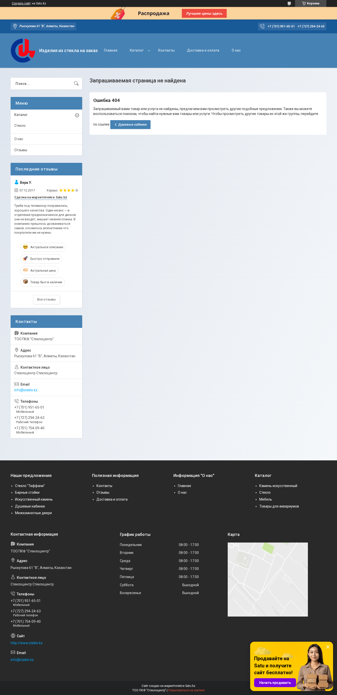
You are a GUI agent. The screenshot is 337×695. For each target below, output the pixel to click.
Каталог (137, 50)
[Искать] (76, 84)
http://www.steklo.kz (27, 643)
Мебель (265, 499)
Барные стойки (27, 492)
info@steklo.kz (25, 390)
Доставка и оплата (203, 50)
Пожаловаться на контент (186, 690)
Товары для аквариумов (279, 506)
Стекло (20, 126)
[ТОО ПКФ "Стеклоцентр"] (23, 50)
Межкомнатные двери (33, 513)
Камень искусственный (278, 486)
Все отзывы (46, 299)
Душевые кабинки (132, 124)
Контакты (166, 50)
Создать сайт (21, 3)
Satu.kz (190, 686)
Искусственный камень (34, 499)
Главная (110, 50)
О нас (236, 50)
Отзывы (20, 150)
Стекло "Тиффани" (30, 486)
